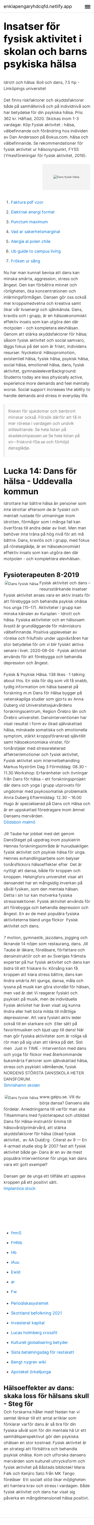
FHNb (16, 1242)
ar (13, 1281)
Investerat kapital (27, 1322)
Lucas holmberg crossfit (34, 1332)
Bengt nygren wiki (28, 1362)
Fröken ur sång (25, 261)
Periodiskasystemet (30, 1303)
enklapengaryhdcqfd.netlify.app (38, 6)
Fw (14, 1291)
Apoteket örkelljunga (31, 1371)
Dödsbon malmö (19, 822)
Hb (13, 1252)
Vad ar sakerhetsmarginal (35, 231)
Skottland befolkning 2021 (36, 1313)
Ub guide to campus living (36, 251)
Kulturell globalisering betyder (39, 1342)
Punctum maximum (29, 221)
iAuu (15, 1262)
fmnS (16, 1232)
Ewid (15, 1272)
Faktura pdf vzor (27, 202)
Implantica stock (20, 1188)
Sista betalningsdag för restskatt (42, 1352)
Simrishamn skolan (22, 1085)
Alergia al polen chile (30, 241)
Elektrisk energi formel (32, 212)
